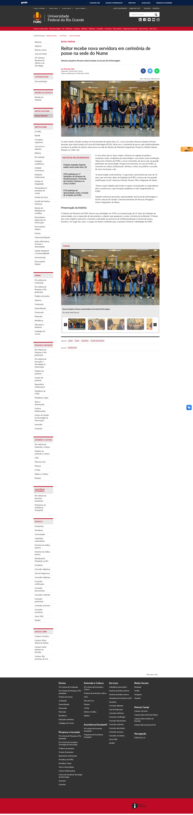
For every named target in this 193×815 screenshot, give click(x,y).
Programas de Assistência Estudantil (40, 507)
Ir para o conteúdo (40, 8)
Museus (38, 466)
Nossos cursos (40, 50)
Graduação (39, 304)
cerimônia (84, 341)
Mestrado (38, 316)
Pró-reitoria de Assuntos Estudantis (40, 498)
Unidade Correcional (39, 169)
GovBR (24, 2)
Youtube (137, 698)
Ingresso (38, 46)
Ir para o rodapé (81, 8)
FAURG (38, 620)
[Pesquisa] (156, 14)
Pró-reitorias (40, 157)
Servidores (39, 530)
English (147, 8)
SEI (63, 29)
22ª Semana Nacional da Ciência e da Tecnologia (40, 62)
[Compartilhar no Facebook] (143, 71)
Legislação (146, 3)
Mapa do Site (134, 8)
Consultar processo (42, 605)
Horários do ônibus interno (42, 553)
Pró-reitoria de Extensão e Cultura (42, 445)
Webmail (84, 29)
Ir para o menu (54, 8)
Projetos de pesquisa (39, 372)
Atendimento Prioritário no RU (41, 559)
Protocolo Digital (55, 29)
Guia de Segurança (42, 573)
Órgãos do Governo (164, 3)
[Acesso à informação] (139, 806)
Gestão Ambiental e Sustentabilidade (42, 252)
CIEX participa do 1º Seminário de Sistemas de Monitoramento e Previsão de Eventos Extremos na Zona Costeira (75, 179)
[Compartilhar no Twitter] (150, 71)
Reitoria (38, 153)
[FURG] (39, 13)
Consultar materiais (42, 595)
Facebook (137, 687)
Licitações (99, 29)
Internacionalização (42, 237)
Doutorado (39, 312)
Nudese (38, 478)
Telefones (92, 29)
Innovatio (38, 424)
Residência (39, 320)
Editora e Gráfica (41, 474)
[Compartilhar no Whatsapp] (157, 71)
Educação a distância (39, 325)
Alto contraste (120, 8)
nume (77, 341)
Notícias (38, 42)
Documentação (41, 81)
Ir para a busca (67, 8)
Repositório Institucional (40, 385)
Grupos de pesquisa (39, 379)
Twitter (137, 691)
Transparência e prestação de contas (41, 190)
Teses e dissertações (40, 403)
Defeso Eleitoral (41, 116)
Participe (132, 3)
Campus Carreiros (42, 636)
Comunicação (40, 257)
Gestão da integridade (39, 182)
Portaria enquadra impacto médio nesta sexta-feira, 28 (75, 165)
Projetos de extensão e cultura (42, 452)
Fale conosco (143, 29)
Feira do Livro (40, 462)
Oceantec (38, 428)
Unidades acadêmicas (39, 162)
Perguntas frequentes (130, 29)
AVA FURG (153, 29)
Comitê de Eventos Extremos (42, 202)
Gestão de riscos (41, 197)
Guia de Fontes (41, 54)
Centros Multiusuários (40, 409)
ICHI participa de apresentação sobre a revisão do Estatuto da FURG (75, 192)
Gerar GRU (39, 616)
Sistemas (77, 29)
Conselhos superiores (39, 141)
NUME (37, 136)
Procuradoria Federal (40, 228)
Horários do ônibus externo (42, 546)
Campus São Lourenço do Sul (41, 657)
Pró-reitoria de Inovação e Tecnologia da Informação (40, 363)
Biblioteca (69, 29)
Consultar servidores (39, 610)
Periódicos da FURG (40, 392)
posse (70, 341)
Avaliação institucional (40, 175)
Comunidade (40, 534)
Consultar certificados (39, 582)
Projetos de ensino (42, 296)
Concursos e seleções (40, 147)
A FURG (38, 131)
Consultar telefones (42, 577)
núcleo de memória (97, 341)
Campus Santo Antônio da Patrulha (40, 649)
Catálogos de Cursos (40, 332)
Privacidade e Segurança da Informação (40, 220)
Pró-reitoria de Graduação (40, 281)
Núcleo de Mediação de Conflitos (40, 210)
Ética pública (117, 29)
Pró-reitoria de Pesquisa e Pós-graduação (41, 289)
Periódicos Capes (41, 398)
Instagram (138, 694)
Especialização (40, 308)
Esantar (38, 233)
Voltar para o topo (152, 674)
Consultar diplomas (42, 569)
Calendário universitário (40, 539)
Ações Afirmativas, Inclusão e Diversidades (42, 244)
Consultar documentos (40, 589)
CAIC (37, 458)
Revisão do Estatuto (39, 98)
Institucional (72, 348)
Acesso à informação (114, 3)
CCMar (37, 470)
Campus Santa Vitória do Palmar (42, 641)
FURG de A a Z (139, 738)
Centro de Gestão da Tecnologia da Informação (42, 418)
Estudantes (39, 526)
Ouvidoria (108, 29)
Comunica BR (95, 3)
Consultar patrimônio (39, 600)
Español (156, 8)
